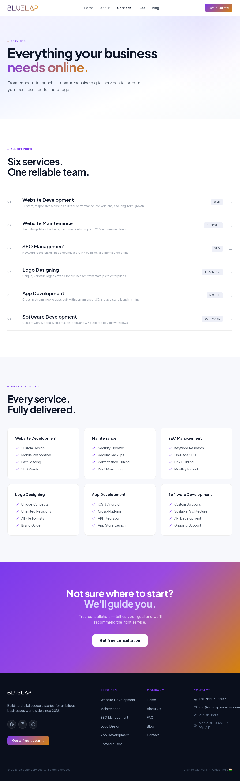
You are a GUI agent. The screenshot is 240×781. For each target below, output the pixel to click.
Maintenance (110, 709)
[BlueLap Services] (23, 8)
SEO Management (114, 717)
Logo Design (110, 726)
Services (124, 8)
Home (88, 8)
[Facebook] (12, 724)
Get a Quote (218, 8)
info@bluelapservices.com (215, 707)
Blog (155, 8)
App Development (115, 735)
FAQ (142, 8)
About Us (154, 709)
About (105, 8)
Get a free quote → (28, 741)
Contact (153, 735)
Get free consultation (120, 640)
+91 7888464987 (212, 699)
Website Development (118, 700)
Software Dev (111, 744)
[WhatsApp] (33, 724)
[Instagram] (22, 724)
